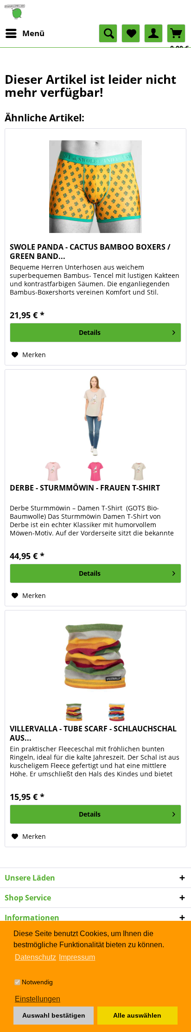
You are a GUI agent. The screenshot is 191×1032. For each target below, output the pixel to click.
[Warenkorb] (176, 33)
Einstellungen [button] (37, 999)
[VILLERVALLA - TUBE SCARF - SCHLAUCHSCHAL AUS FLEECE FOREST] (74, 712)
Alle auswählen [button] (137, 1015)
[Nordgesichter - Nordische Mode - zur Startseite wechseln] (95, 12)
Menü (33, 33)
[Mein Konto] (153, 33)
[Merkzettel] (130, 33)
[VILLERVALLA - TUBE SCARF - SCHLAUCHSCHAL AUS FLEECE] (95, 656)
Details (90, 332)
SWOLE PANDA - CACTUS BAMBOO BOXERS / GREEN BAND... (90, 251)
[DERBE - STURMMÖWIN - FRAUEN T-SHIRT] (95, 416)
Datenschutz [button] (35, 957)
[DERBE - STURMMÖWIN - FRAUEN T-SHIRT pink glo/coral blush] (95, 471)
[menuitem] (24, 33)
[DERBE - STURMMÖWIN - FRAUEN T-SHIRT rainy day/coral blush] (138, 471)
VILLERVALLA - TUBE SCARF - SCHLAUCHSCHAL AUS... (93, 733)
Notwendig (37, 982)
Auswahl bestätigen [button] (53, 1015)
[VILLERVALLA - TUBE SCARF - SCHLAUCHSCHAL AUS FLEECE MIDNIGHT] (117, 712)
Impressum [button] (77, 957)
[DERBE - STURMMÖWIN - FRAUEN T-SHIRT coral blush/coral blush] (52, 471)
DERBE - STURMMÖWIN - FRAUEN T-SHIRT (85, 488)
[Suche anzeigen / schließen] (108, 33)
